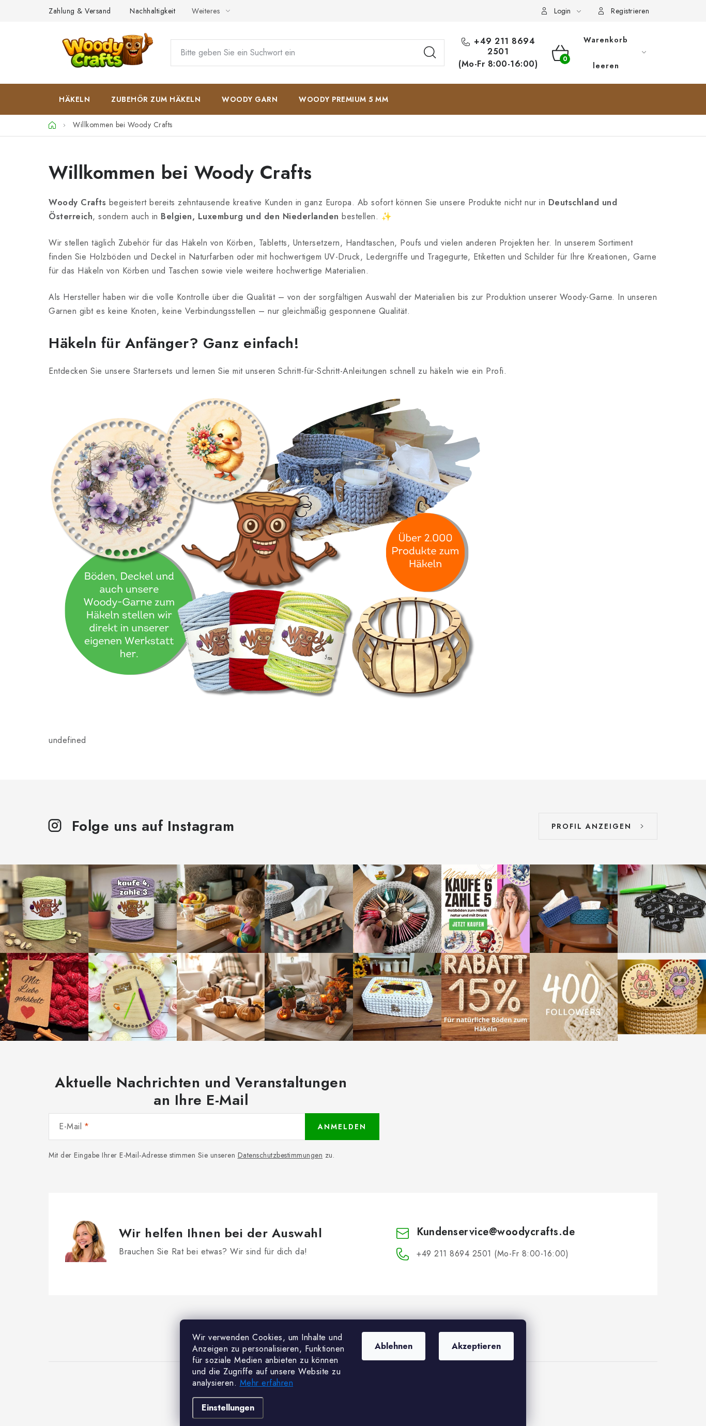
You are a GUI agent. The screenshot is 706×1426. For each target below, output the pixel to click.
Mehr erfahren (267, 1383)
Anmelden (342, 1126)
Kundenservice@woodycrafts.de (496, 1231)
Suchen (430, 52)
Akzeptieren (476, 1346)
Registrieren (630, 11)
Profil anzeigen (591, 826)
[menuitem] (74, 99)
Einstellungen (228, 1408)
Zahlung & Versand (80, 11)
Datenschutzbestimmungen (280, 1155)
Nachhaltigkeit (152, 11)
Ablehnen (393, 1346)
